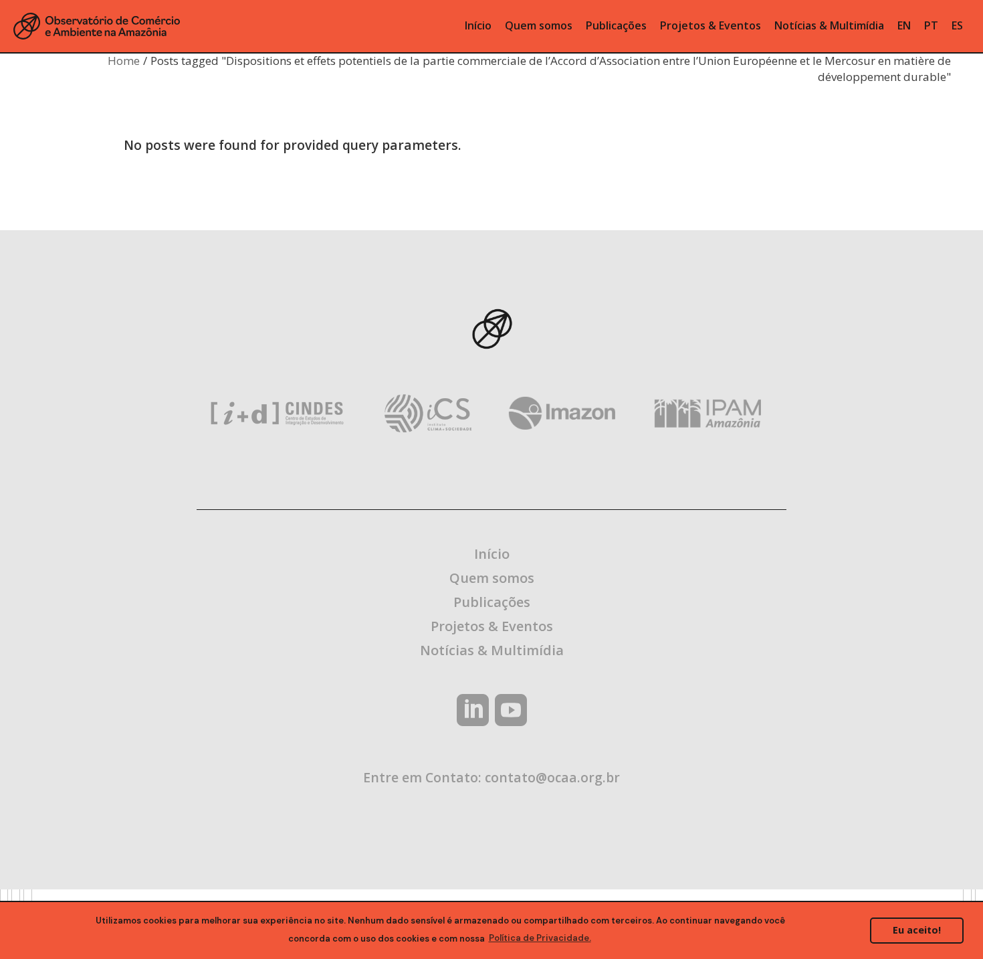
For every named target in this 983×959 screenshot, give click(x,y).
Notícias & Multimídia (492, 650)
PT (931, 25)
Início (492, 554)
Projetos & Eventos (492, 626)
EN (904, 25)
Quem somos (491, 578)
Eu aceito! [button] (917, 930)
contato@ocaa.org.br (552, 777)
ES (957, 25)
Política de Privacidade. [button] (540, 938)
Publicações (491, 602)
